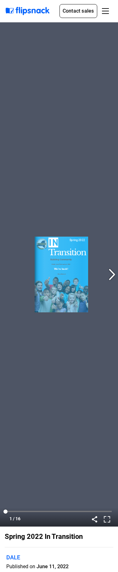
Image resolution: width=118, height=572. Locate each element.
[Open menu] (105, 11)
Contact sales (78, 11)
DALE (13, 557)
